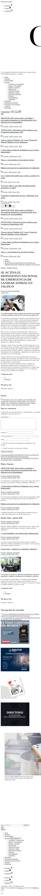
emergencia (12, 401)
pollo (28, 403)
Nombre (4, 432)
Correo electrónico (7, 436)
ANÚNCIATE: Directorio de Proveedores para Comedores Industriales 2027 (19, 131)
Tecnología (11, 99)
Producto (11, 96)
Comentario (5, 417)
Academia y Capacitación (16, 84)
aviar (15, 399)
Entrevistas (8, 108)
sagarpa (33, 403)
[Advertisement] (20, 803)
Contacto (7, 106)
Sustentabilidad (13, 98)
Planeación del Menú (14, 94)
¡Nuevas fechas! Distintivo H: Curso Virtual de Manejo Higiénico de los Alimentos (19, 141)
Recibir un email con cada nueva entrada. (15, 448)
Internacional (12, 89)
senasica (8, 405)
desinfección (4, 401)
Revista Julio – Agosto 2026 (11, 518)
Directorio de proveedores (12, 104)
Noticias (7, 82)
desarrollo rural (31, 399)
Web (2, 439)
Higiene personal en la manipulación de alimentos (20, 168)
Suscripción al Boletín (11, 103)
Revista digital (9, 80)
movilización (22, 403)
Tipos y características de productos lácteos (17, 160)
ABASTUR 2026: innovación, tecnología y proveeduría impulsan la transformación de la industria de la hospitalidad (19, 120)
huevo (8, 403)
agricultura (7, 399)
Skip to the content (6, 1)
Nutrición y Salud (13, 92)
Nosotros (7, 79)
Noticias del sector (13, 91)
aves (12, 399)
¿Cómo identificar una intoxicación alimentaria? (20, 533)
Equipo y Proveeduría (15, 86)
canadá (20, 399)
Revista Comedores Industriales (10, 291)
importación (14, 403)
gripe (27, 401)
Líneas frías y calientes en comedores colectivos (19, 549)
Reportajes (8, 101)
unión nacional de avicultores (20, 405)
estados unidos (21, 401)
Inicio (6, 77)
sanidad (3, 405)
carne (24, 399)
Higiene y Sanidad (14, 87)
